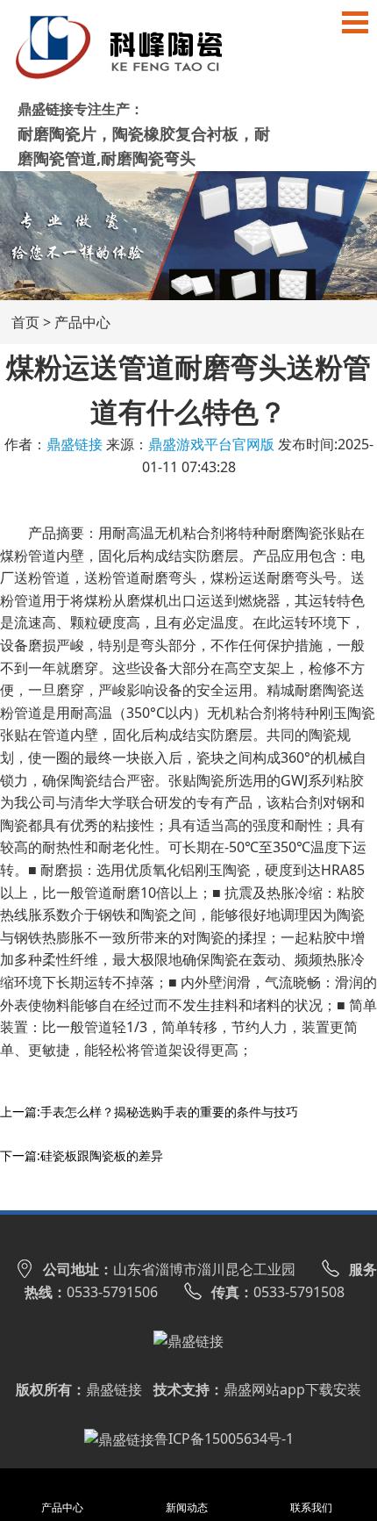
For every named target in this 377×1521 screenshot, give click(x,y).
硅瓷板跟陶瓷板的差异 (101, 1155)
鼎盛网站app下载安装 (292, 1389)
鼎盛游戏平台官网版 (211, 444)
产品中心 (82, 322)
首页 (25, 322)
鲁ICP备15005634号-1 (224, 1438)
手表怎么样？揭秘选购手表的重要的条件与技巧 (169, 1111)
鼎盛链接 (74, 444)
